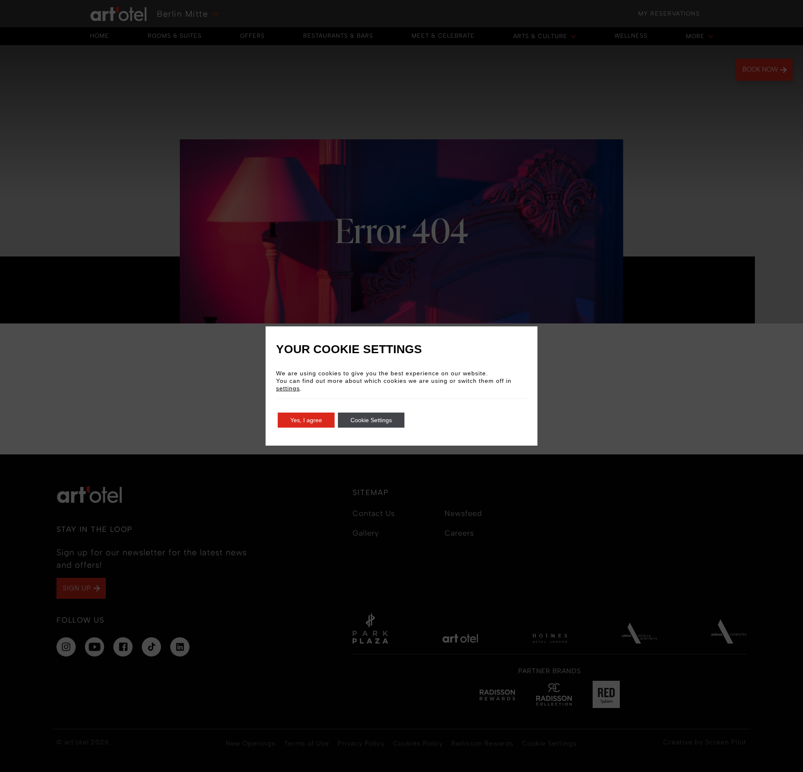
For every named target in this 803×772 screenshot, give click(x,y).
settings (288, 388)
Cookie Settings (371, 420)
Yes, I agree (306, 420)
